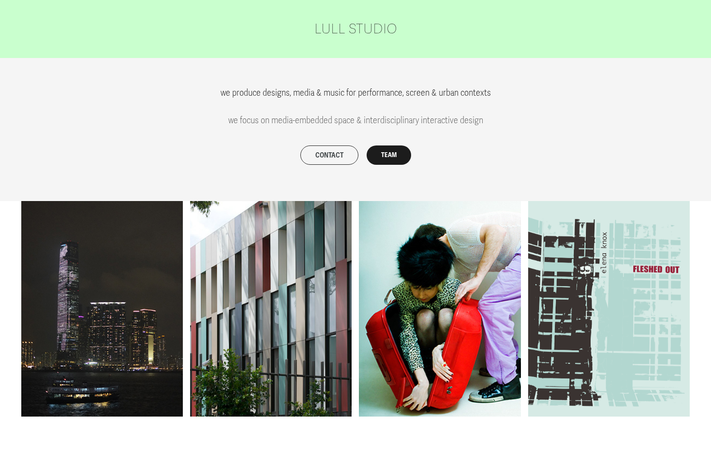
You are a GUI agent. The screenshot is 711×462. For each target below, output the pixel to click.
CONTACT (329, 155)
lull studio (355, 29)
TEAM (389, 155)
